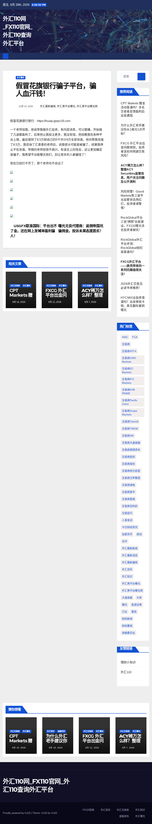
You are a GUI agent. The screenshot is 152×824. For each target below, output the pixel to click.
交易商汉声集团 (131, 477)
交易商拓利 (128, 456)
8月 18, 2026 (19, 748)
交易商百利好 (130, 506)
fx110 (54, 813)
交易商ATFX (129, 351)
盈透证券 (136, 604)
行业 (124, 611)
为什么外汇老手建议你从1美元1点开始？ (133, 129)
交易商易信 (128, 463)
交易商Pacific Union (129, 402)
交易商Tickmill (130, 421)
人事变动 (127, 520)
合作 (124, 541)
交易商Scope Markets (129, 412)
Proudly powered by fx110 (17, 813)
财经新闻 (127, 618)
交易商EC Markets (127, 370)
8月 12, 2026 (92, 748)
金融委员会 (128, 632)
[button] (147, 56)
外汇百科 (127, 569)
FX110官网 (88, 809)
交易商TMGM (130, 428)
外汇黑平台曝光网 (87, 106)
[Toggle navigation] (77, 56)
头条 (139, 597)
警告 (134, 611)
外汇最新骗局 (48, 106)
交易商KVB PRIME (128, 391)
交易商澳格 (128, 484)
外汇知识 (127, 576)
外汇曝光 (20, 78)
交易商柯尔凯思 (131, 470)
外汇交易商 (15, 286)
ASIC (125, 337)
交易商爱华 (128, 491)
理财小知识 (128, 662)
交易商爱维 (128, 499)
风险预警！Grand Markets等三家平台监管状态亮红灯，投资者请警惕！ (132, 199)
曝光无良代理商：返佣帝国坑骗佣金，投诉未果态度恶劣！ (80, 228)
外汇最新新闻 (130, 548)
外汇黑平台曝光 (66, 106)
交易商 (126, 344)
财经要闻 (127, 625)
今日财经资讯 (130, 527)
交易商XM (128, 435)
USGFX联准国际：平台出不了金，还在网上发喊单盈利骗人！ (33, 231)
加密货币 (127, 534)
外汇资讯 (105, 809)
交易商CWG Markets (129, 360)
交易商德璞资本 (131, 449)
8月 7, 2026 (128, 748)
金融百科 (61, 731)
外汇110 (126, 672)
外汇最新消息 (130, 555)
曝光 (124, 604)
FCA (134, 337)
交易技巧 (127, 513)
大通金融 (127, 597)
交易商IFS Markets (128, 381)
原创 (139, 534)
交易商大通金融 (131, 442)
